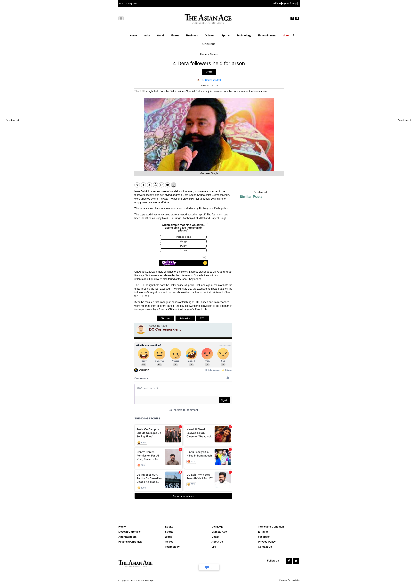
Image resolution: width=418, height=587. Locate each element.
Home (133, 35)
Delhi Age (217, 526)
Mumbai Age (219, 531)
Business (192, 35)
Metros (175, 35)
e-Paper (277, 3)
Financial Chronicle (130, 541)
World (160, 35)
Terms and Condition (271, 526)
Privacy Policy (267, 541)
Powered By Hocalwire (289, 580)
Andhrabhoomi (127, 536)
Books (169, 526)
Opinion (210, 35)
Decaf (215, 536)
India (147, 35)
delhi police (185, 318)
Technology (244, 35)
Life (213, 546)
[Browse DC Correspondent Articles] (141, 329)
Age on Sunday (289, 3)
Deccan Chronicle (129, 531)
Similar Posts (251, 197)
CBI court (165, 318)
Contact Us (265, 546)
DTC (202, 318)
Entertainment (267, 35)
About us (217, 541)
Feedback (264, 536)
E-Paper (263, 531)
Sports (225, 35)
